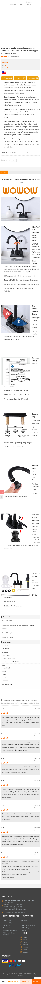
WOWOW (10, 637)
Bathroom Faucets (15, 625)
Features (20, 4)
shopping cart (14, 981)
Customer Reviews (29, 3)
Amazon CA (21, 78)
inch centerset (15, 633)
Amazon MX (33, 78)
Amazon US (8, 78)
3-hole (8, 633)
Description (12, 4)
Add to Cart (25, 981)
